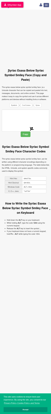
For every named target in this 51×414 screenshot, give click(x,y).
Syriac (38, 105)
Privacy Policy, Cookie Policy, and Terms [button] (22, 403)
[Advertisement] (25, 37)
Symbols (14, 105)
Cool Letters (26, 105)
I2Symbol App (13, 4)
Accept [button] (25, 410)
